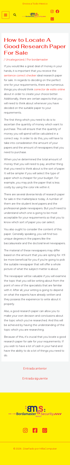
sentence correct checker (20, 75)
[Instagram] (52, 11)
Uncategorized (15, 59)
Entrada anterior (35, 368)
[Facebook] (57, 11)
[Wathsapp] (52, 18)
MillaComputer (48, 448)
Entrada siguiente (35, 378)
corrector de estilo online (49, 89)
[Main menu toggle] (5, 15)
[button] (15, 15)
